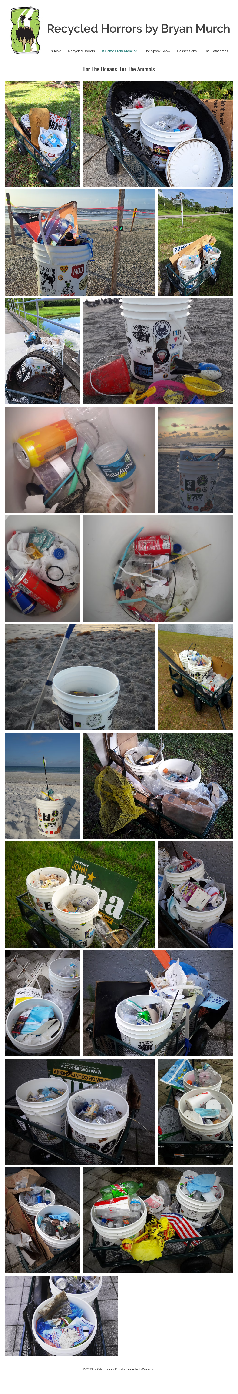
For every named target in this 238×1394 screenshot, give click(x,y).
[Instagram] (115, 228)
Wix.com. (148, 1369)
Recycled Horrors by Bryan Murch (138, 28)
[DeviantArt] (121, 228)
